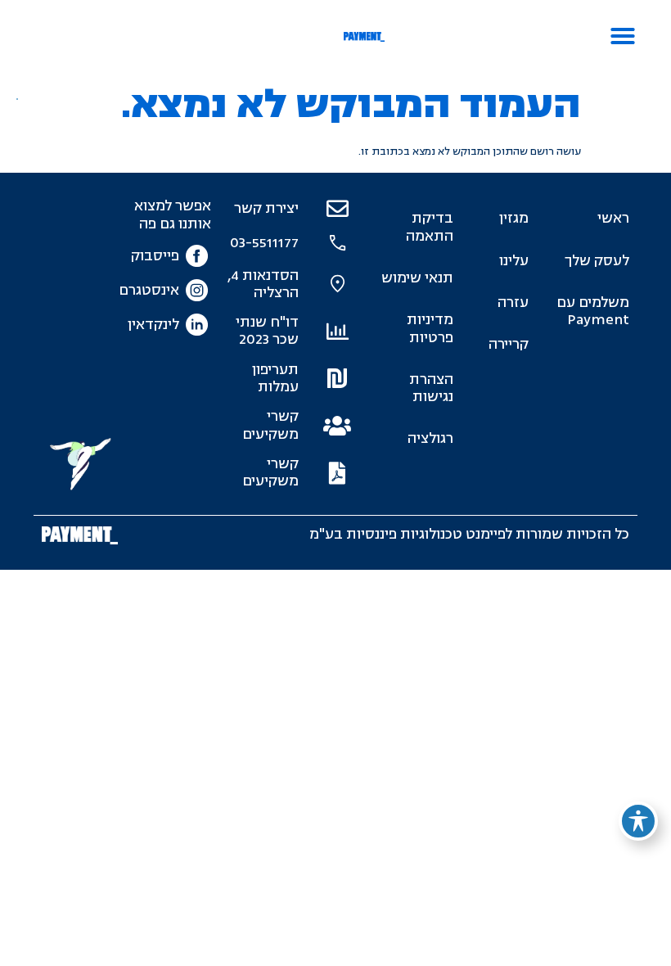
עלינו (514, 261)
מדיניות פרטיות (430, 328)
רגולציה (430, 438)
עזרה (513, 302)
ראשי (613, 218)
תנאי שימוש (417, 278)
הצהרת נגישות (431, 388)
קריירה (509, 344)
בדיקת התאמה (429, 227)
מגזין (514, 218)
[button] (622, 36)
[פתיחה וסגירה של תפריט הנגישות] (638, 821)
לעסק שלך (597, 261)
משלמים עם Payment (592, 311)
